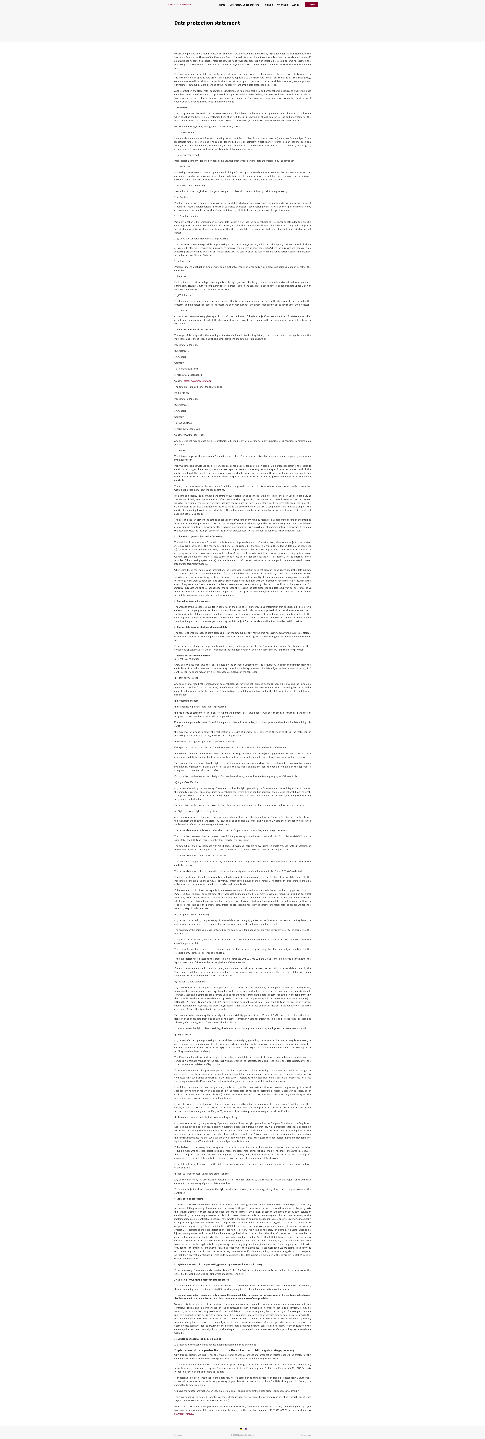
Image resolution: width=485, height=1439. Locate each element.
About (295, 5)
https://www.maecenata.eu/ (198, 380)
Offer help (282, 5)
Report (312, 4)
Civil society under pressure (244, 5)
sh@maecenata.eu (183, 1413)
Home (222, 5)
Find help (268, 5)
